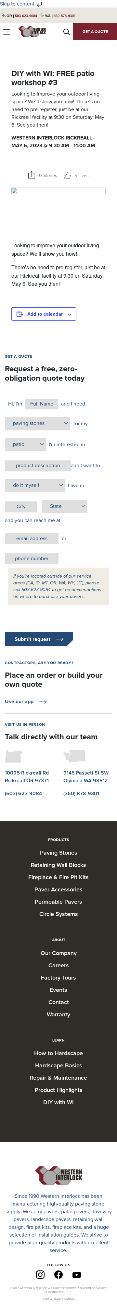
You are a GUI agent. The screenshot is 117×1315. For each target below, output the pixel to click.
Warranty (58, 1014)
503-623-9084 (26, 16)
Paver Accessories (58, 889)
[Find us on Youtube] (76, 1274)
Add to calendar (45, 314)
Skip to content (18, 4)
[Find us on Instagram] (40, 1274)
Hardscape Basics (58, 1065)
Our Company (59, 953)
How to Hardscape (58, 1053)
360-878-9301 (65, 16)
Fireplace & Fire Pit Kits (58, 877)
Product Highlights (59, 1090)
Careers (58, 965)
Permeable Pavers (58, 901)
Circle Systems (58, 914)
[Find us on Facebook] (58, 1274)
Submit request (32, 639)
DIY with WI (58, 1102)
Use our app (19, 701)
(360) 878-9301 (81, 793)
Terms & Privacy (52, 1299)
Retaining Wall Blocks (58, 864)
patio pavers (75, 1211)
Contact (58, 1002)
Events (58, 989)
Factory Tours (58, 977)
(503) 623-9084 (23, 793)
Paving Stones (58, 852)
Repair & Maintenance (58, 1077)
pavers (51, 1211)
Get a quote (95, 31)
